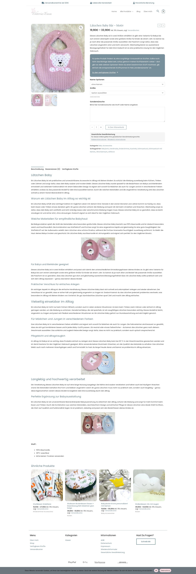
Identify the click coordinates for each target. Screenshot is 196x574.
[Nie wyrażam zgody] (193, 570)
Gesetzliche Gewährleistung (113, 552)
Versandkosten (133, 30)
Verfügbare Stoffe (37, 546)
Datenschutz (106, 543)
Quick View (47, 499)
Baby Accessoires (105, 146)
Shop (32, 543)
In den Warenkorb (116, 127)
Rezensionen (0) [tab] (52, 169)
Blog (138, 11)
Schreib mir (146, 541)
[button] (158, 11)
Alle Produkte (125, 11)
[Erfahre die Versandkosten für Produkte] (123, 562)
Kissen (68, 540)
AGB (102, 540)
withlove (111, 152)
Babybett (105, 149)
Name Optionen (97, 79)
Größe (93, 88)
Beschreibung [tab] (37, 169)
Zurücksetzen (95, 97)
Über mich (148, 11)
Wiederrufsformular (109, 549)
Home (114, 11)
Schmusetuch (143, 149)
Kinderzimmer (124, 149)
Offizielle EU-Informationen (116, 139)
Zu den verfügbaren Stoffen (104, 72)
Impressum (105, 546)
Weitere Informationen (99, 139)
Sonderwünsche (97, 101)
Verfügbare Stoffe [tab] (70, 169)
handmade (114, 149)
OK (156, 570)
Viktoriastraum (101, 152)
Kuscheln (133, 149)
